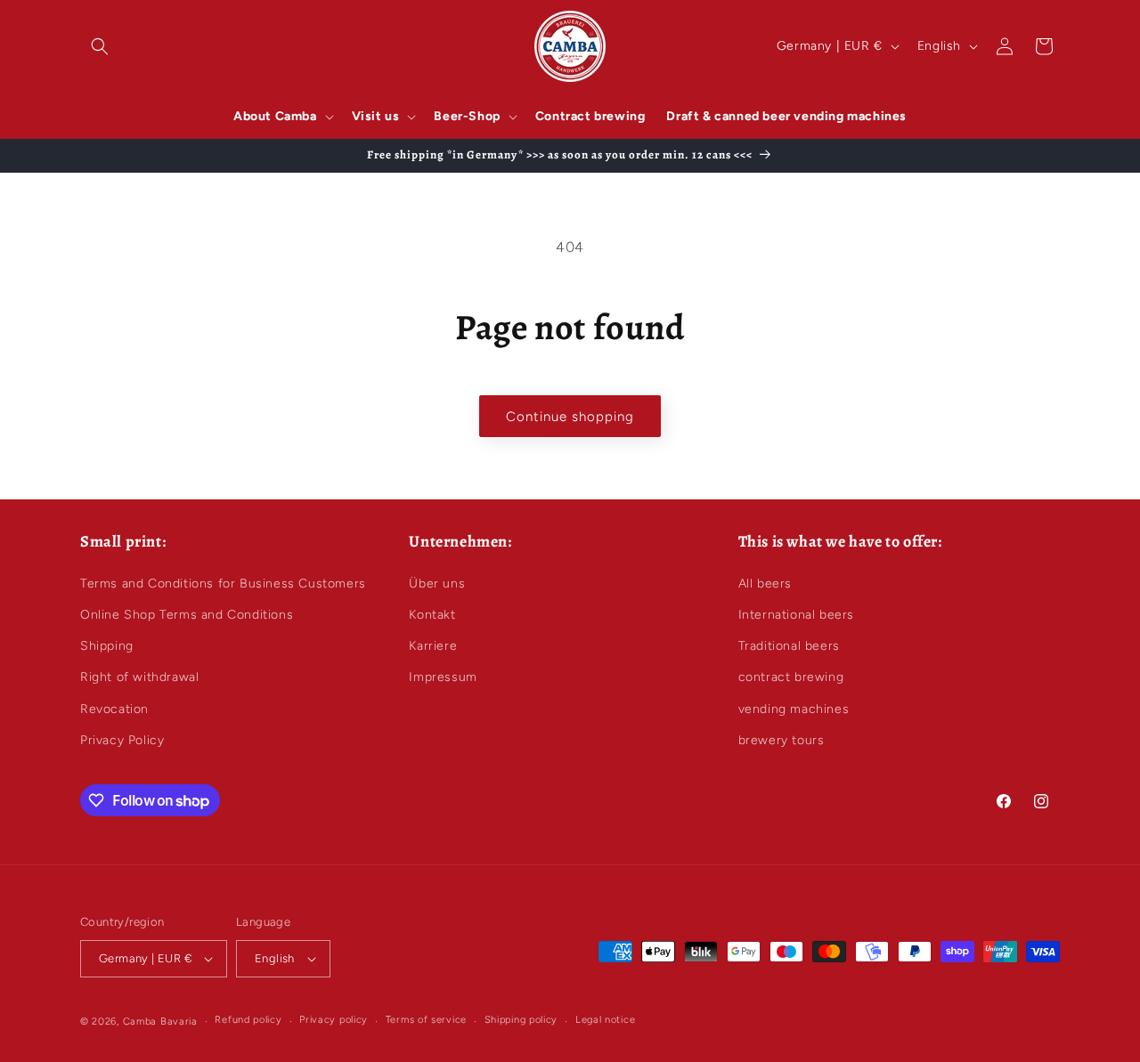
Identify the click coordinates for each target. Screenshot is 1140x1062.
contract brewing (791, 677)
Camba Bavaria (160, 1021)
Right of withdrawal (139, 677)
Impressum (442, 677)
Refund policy (248, 1020)
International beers (796, 614)
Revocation (114, 709)
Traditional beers (789, 645)
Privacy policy (333, 1020)
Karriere (433, 645)
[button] (99, 46)
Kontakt (432, 614)
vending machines (794, 709)
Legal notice (605, 1020)
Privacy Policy (122, 740)
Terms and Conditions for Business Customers (223, 583)
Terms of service (426, 1020)
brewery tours (781, 740)
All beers (765, 583)
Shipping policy (521, 1020)
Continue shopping (570, 417)
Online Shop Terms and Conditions (186, 614)
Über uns (437, 583)
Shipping (107, 645)
